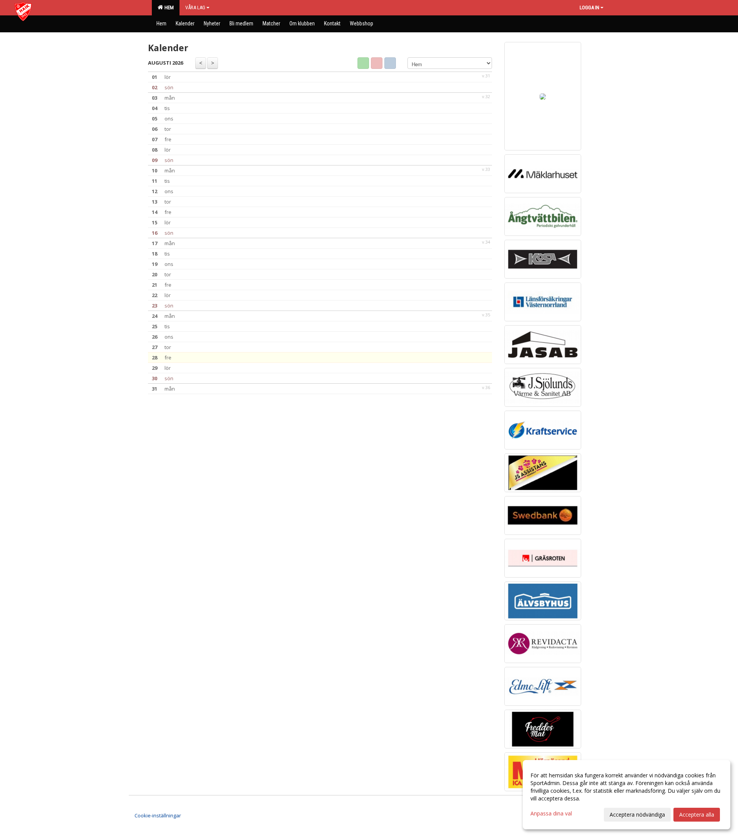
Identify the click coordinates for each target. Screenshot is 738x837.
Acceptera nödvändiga (637, 814)
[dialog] (626, 794)
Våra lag (195, 7)
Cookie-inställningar (158, 815)
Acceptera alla (696, 814)
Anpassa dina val (551, 813)
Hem (168, 7)
